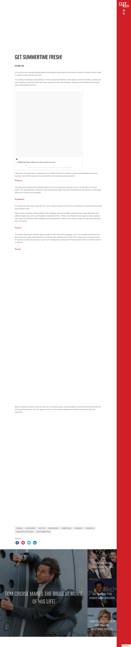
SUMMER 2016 (66, 528)
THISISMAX (78, 528)
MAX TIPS (42, 528)
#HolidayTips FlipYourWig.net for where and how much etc (36, 162)
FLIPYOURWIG (30, 528)
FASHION (19, 528)
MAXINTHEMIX (53, 528)
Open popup (22, 425)
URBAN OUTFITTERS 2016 (24, 532)
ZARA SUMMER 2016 (43, 532)
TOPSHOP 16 (89, 528)
